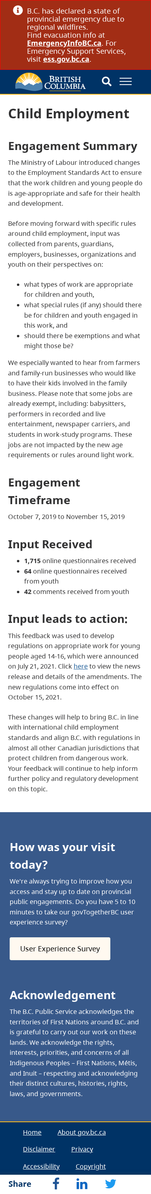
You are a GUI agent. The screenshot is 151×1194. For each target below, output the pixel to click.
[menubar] (75, 1158)
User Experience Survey (60, 948)
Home (32, 1132)
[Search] (106, 82)
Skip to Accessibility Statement (18, 113)
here (81, 666)
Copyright (91, 1166)
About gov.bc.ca (82, 1132)
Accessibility (41, 1166)
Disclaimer (39, 1149)
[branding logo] (50, 81)
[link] (135, 11)
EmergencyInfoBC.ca (64, 43)
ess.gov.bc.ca (66, 59)
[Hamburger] (125, 81)
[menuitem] (32, 1132)
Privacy (82, 1149)
